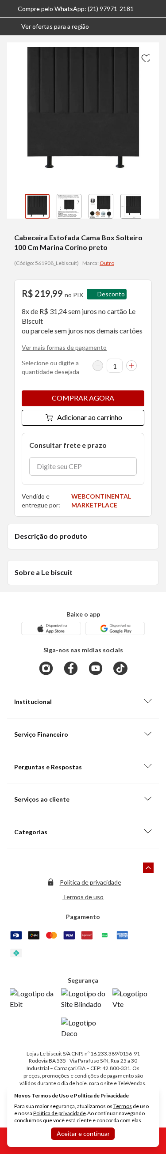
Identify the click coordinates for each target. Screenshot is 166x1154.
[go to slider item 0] (37, 206)
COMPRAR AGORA (83, 397)
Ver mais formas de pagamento (64, 347)
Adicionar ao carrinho (89, 417)
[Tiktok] (120, 668)
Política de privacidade (90, 882)
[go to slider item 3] (132, 206)
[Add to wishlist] (145, 56)
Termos (122, 1106)
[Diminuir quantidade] (98, 365)
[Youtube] (95, 668)
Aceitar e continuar (83, 1133)
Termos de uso (83, 896)
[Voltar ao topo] (148, 868)
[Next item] (150, 206)
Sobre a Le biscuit (44, 572)
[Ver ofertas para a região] (155, 26)
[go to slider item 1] (69, 206)
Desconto (111, 294)
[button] (48, 26)
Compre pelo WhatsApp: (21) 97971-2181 (76, 8)
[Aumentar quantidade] (131, 365)
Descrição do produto (51, 536)
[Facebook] (70, 668)
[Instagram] (46, 668)
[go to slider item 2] (101, 206)
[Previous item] (16, 206)
